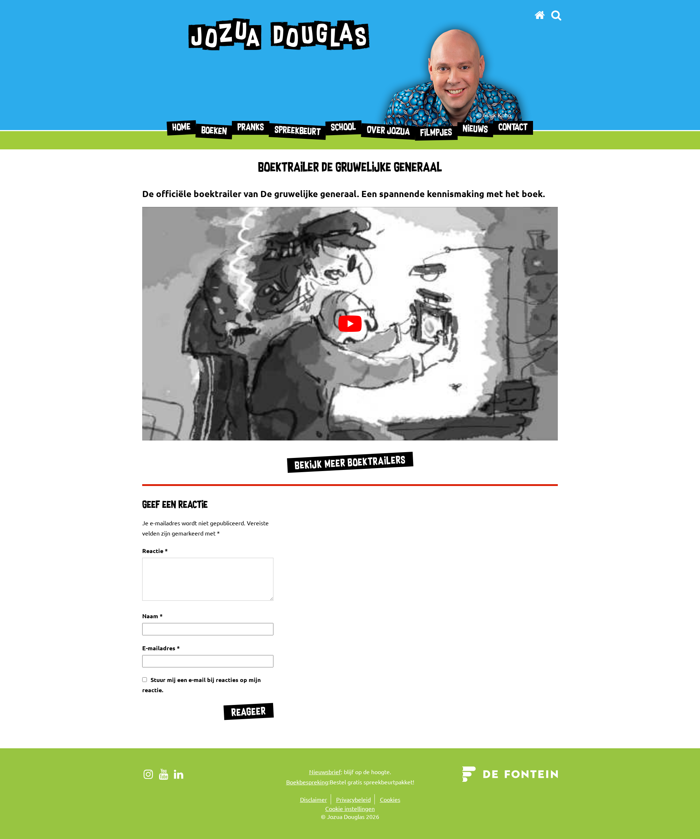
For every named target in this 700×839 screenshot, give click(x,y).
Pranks (250, 127)
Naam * (152, 616)
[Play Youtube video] (350, 323)
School (344, 128)
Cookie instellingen (350, 808)
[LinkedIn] (179, 774)
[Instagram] (148, 774)
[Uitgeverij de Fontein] (510, 773)
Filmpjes (436, 133)
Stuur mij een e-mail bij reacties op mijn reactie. (201, 685)
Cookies (390, 799)
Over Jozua (388, 131)
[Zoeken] (556, 14)
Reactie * (155, 550)
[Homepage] (540, 14)
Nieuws (475, 129)
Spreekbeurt (298, 131)
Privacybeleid (353, 799)
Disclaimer (313, 799)
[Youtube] (164, 774)
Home (181, 128)
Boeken (214, 131)
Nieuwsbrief (325, 771)
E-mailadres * (161, 648)
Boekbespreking (307, 781)
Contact (513, 127)
